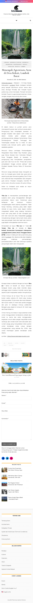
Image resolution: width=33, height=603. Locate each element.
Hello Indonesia (22, 79)
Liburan (6, 62)
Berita (3, 584)
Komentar (5, 418)
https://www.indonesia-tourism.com (18, 336)
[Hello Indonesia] (16, 9)
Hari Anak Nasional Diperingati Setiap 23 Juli (16, 375)
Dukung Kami (6, 539)
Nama (4, 395)
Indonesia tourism (15, 62)
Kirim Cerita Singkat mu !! (9, 588)
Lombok (23, 66)
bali (4, 343)
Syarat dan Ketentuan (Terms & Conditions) (14, 531)
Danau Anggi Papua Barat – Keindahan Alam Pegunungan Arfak (15, 498)
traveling (11, 345)
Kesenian (4, 558)
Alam (3, 562)
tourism (23, 343)
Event (3, 581)
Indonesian (9, 64)
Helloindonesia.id (7, 83)
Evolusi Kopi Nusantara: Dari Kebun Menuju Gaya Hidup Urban (15, 469)
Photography (18, 64)
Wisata (25, 64)
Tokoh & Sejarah (6, 565)
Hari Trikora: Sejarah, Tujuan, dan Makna (13, 491)
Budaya (17, 66)
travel (5, 345)
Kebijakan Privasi (7, 528)
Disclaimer (5, 535)
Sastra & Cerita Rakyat (8, 569)
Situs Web (5, 411)
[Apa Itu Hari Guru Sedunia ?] (27, 355)
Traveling (11, 66)
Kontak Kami (5, 524)
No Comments (16, 349)
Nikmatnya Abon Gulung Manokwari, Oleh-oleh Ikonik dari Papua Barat (15, 476)
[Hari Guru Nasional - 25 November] (5, 355)
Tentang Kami (6, 520)
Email (4, 403)
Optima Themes (21, 600)
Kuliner (4, 554)
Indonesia (25, 62)
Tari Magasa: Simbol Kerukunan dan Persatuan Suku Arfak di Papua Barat (15, 484)
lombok (16, 343)
